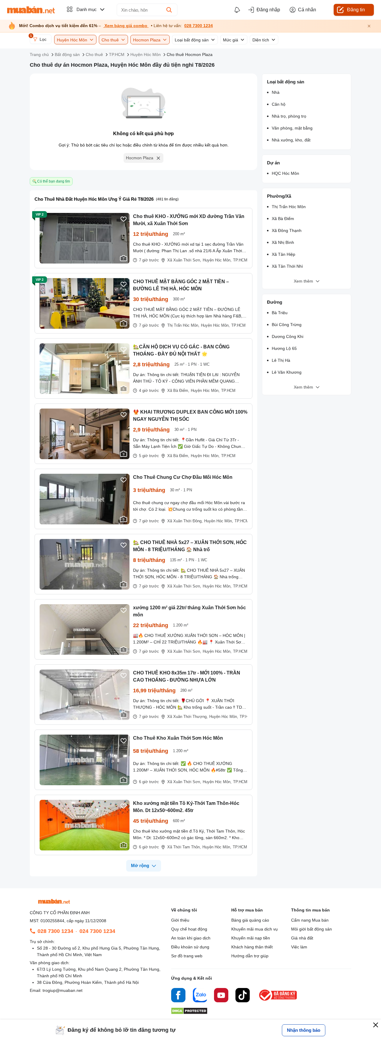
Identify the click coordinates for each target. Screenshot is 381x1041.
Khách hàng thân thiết (252, 947)
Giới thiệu (180, 920)
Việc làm (299, 947)
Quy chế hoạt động (189, 929)
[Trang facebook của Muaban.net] (178, 996)
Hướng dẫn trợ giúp (249, 955)
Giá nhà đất (302, 938)
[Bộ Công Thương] (278, 1000)
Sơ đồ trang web (186, 955)
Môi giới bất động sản (311, 929)
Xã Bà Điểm (283, 218)
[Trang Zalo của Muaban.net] (200, 996)
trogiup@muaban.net (62, 990)
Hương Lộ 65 (284, 348)
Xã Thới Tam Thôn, (184, 847)
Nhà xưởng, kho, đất (291, 140)
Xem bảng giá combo (126, 26)
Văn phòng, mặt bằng (292, 128)
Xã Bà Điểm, (178, 390)
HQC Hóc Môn (285, 173)
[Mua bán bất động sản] (31, 9)
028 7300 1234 (198, 26)
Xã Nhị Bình (283, 242)
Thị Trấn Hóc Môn (289, 206)
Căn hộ (278, 104)
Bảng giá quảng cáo (250, 920)
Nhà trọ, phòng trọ (289, 116)
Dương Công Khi (287, 336)
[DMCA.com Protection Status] (189, 1012)
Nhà (275, 92)
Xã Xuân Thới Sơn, (184, 260)
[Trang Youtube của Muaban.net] (221, 996)
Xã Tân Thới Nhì (287, 266)
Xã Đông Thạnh (287, 230)
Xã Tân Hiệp (283, 254)
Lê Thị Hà (281, 360)
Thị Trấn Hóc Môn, (183, 325)
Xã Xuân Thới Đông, (185, 521)
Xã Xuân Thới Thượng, (187, 716)
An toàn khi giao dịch (190, 938)
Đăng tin (356, 9)
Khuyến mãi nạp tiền (250, 938)
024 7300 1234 (97, 931)
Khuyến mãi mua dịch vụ (254, 929)
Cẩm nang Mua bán (310, 920)
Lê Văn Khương (287, 372)
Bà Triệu (280, 312)
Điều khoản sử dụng (190, 947)
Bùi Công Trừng (287, 324)
